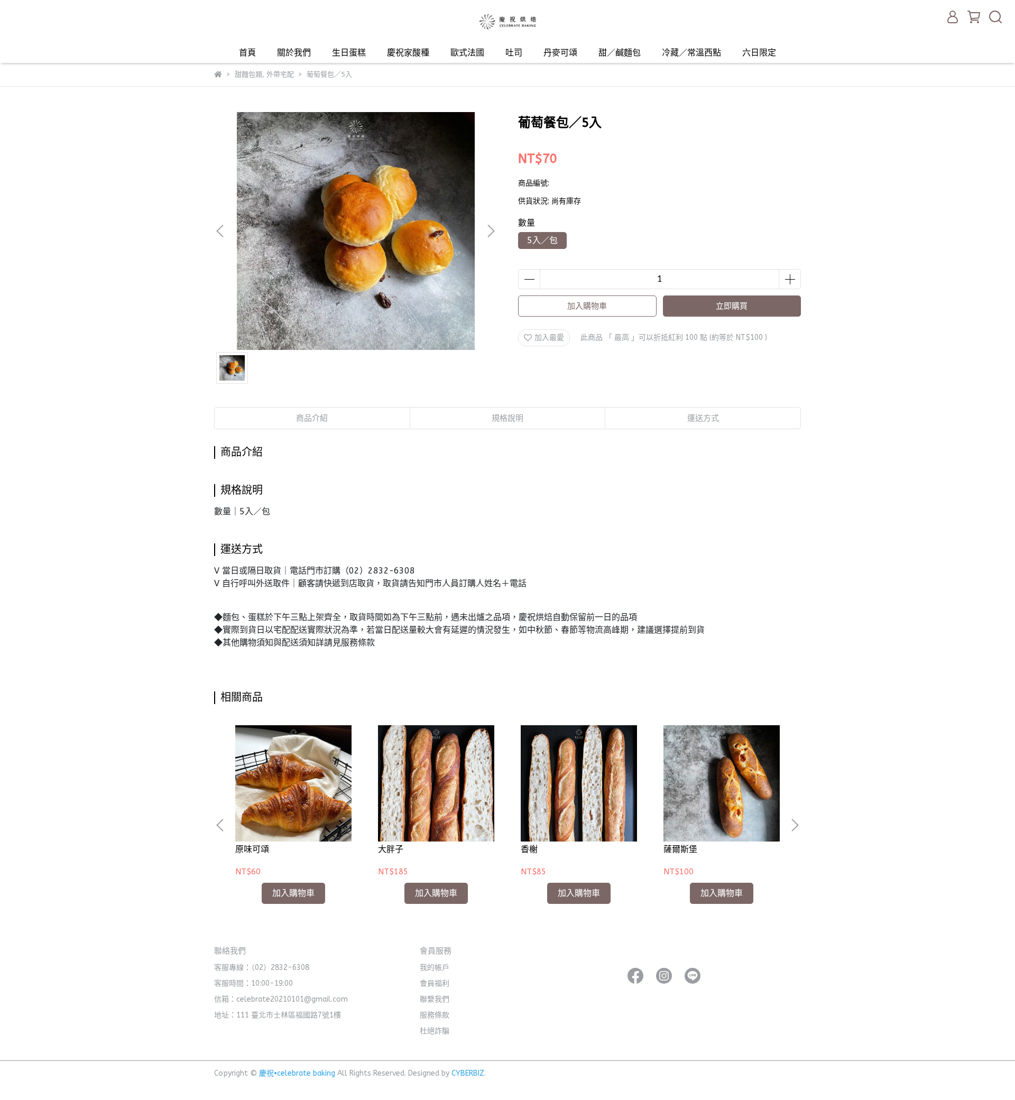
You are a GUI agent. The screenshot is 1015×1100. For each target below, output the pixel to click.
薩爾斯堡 (680, 849)
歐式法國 (467, 53)
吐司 (513, 53)
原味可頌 (252, 849)
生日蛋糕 (349, 53)
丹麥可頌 (560, 53)
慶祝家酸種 (408, 53)
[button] (490, 231)
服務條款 (434, 1015)
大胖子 (390, 849)
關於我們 (294, 53)
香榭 (529, 849)
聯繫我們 (434, 999)
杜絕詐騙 (434, 1031)
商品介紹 (312, 418)
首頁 (247, 53)
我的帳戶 (434, 967)
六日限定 (759, 53)
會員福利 (434, 983)
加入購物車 (587, 306)
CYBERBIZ (467, 1073)
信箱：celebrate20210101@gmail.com (281, 999)
